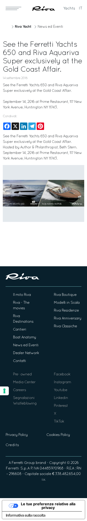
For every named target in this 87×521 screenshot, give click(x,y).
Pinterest (61, 406)
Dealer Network (26, 353)
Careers (19, 390)
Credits (12, 445)
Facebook (62, 374)
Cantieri (19, 329)
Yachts (69, 8)
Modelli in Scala (67, 302)
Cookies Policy (58, 435)
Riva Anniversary (67, 318)
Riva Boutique (65, 295)
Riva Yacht (23, 26)
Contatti (19, 361)
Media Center (24, 382)
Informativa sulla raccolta (25, 515)
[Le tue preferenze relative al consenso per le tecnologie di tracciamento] (4, 390)
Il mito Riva (22, 295)
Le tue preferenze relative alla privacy (48, 506)
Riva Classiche (65, 326)
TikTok (59, 421)
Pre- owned (22, 374)
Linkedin (61, 398)
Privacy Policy (17, 435)
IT (80, 8)
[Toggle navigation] (13, 8)
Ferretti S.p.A (18, 468)
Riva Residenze (66, 310)
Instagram (62, 382)
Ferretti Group (23, 463)
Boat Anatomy (24, 337)
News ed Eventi (50, 26)
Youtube (60, 390)
